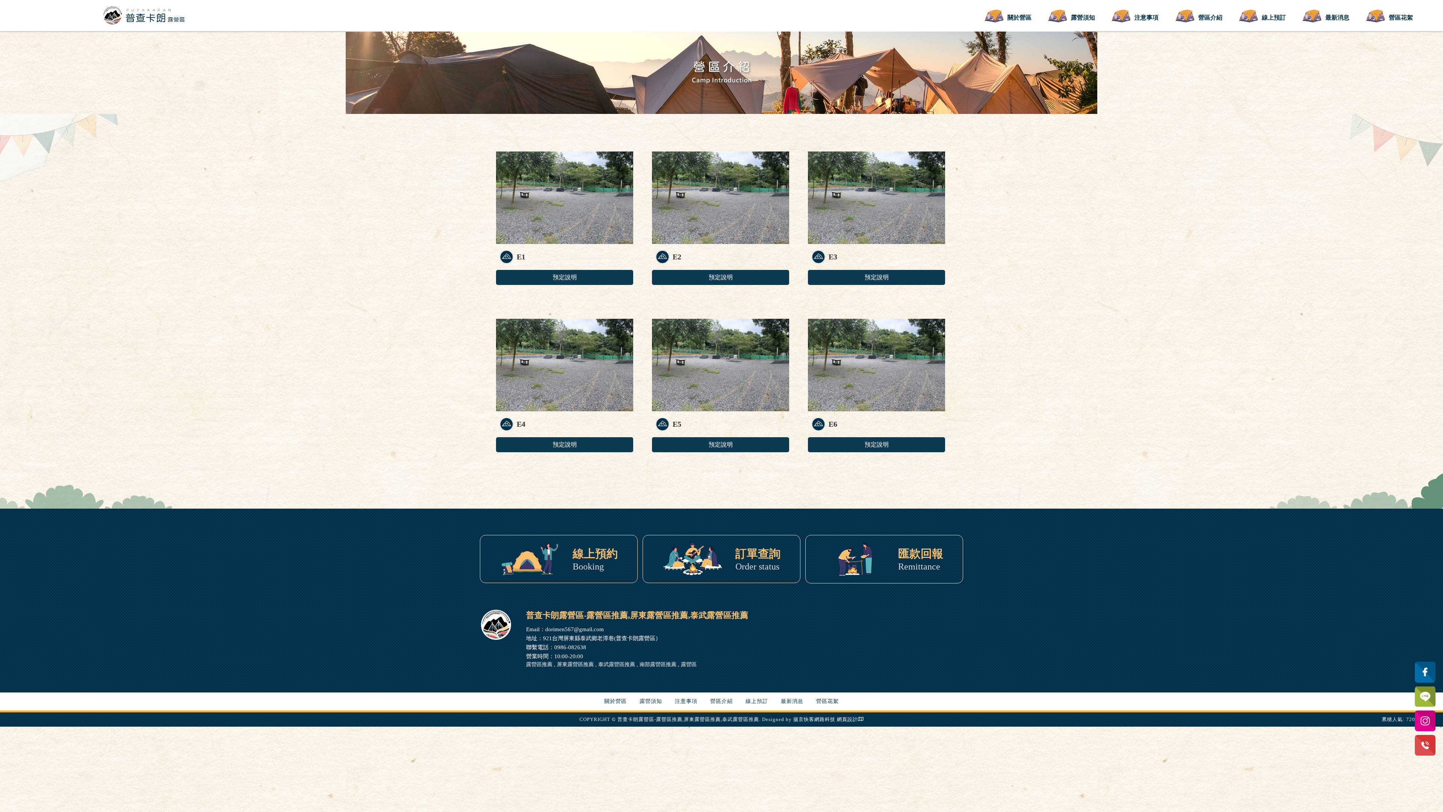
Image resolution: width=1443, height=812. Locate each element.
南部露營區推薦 (658, 664)
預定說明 (565, 277)
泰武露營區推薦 (616, 664)
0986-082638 (570, 647)
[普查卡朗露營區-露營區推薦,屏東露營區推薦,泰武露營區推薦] (144, 14)
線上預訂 (1274, 17)
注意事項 (1146, 17)
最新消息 (1337, 17)
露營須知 (1083, 17)
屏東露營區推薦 (575, 664)
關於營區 (1019, 17)
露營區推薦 (539, 664)
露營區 (689, 664)
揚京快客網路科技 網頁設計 (825, 719)
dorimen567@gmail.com (574, 629)
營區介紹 (1210, 17)
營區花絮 (1401, 17)
